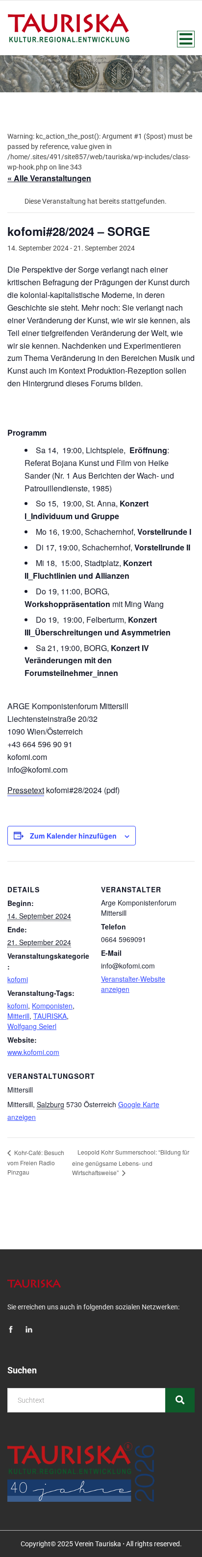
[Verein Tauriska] (68, 28)
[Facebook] (10, 1330)
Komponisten (52, 1005)
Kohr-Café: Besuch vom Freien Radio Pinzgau (35, 1162)
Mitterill (18, 1016)
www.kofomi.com (33, 1052)
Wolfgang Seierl (31, 1026)
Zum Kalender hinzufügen (73, 836)
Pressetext (25, 790)
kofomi (17, 979)
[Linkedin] (28, 1330)
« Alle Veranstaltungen (49, 178)
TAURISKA (50, 1016)
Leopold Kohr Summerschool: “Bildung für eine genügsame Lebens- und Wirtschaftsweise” (130, 1162)
